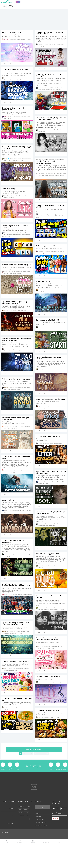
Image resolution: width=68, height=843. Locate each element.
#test (8, 41)
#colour (20, 77)
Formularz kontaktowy (41, 825)
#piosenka (58, 44)
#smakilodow (12, 670)
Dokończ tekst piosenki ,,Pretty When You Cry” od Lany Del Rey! (51, 118)
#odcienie (15, 79)
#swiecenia (10, 633)
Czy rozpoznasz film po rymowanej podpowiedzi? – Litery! (14, 302)
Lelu (5, 271)
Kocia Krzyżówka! (8, 500)
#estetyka (59, 173)
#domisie (55, 327)
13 (45, 112)
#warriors (9, 389)
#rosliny (28, 554)
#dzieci (60, 646)
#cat (18, 39)
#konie (52, 443)
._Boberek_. (6, 554)
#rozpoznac (63, 327)
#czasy (54, 214)
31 (10, 259)
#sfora (43, 291)
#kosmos (25, 349)
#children (57, 646)
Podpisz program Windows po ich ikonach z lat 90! (51, 206)
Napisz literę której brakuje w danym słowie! (15, 226)
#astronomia (20, 349)
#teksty (47, 408)
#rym (22, 310)
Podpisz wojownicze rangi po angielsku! (16, 379)
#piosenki (40, 131)
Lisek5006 (40, 681)
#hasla (19, 510)
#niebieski (6, 79)
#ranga (22, 387)
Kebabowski (7, 116)
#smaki (23, 195)
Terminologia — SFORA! (44, 281)
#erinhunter (53, 290)
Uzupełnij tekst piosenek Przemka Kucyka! (51, 399)
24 (10, 220)
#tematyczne (11, 273)
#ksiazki (62, 290)
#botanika (20, 554)
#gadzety (40, 648)
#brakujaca (22, 232)
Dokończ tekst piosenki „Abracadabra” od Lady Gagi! (51, 596)
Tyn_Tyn (6, 594)
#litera (11, 234)
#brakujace (27, 232)
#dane (5, 234)
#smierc (9, 428)
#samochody (51, 89)
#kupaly (22, 631)
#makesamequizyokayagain (10, 472)
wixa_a (5, 77)
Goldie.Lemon (7, 470)
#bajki (52, 327)
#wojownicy (14, 389)
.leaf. (5, 426)
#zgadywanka (11, 197)
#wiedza (30, 594)
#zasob (9, 236)
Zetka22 (6, 195)
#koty (16, 426)
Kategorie (33, 842)
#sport (24, 594)
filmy (28, 815)
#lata (39, 215)
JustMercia (40, 44)
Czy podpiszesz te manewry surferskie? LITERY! (16, 457)
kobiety (20, 812)
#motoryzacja (45, 89)
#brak (18, 232)
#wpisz (6, 236)
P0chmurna (6, 510)
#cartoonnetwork (26, 116)
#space (6, 350)
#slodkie (40, 253)
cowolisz (27, 825)
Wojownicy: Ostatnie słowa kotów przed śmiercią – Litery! (16, 418)
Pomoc (37, 813)
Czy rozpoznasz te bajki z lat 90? (47, 320)
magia (26, 812)
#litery (25, 39)
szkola (28, 822)
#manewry (18, 472)
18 (45, 704)
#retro (57, 215)
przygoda (26, 809)
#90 (52, 214)
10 (10, 333)
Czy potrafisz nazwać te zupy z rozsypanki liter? (17, 699)
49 (45, 506)
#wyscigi (59, 89)
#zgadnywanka (7, 709)
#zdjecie (37, 177)
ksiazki (20, 818)
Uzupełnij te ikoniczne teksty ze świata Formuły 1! (49, 75)
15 (10, 692)
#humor (59, 87)
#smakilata (27, 195)
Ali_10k (11, 116)
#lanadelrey (54, 129)
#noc (28, 631)
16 (45, 590)
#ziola (42, 567)
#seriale (9, 118)
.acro (39, 327)
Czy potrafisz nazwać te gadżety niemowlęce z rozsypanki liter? (47, 638)
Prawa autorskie (39, 819)
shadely (6, 349)
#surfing (27, 472)
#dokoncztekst (41, 609)
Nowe (6, 842)
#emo (52, 523)
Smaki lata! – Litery (8, 189)
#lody (29, 668)
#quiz (5, 41)
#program (50, 215)
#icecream (18, 668)
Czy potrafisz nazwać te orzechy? (48, 710)
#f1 (17, 594)
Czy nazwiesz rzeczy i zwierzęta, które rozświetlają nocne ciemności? (15, 623)
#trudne (43, 483)
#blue (17, 77)
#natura (14, 160)
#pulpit (54, 215)
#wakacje (6, 197)
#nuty (59, 681)
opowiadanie (22, 806)
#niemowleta (49, 648)
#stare (60, 215)
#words (18, 389)
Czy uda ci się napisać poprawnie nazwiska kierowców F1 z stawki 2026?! (16, 585)
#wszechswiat (18, 350)
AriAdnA (6, 310)
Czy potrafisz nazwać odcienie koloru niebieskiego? (15, 70)
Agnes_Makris (41, 406)
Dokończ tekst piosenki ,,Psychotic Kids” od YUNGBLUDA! (50, 33)
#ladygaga (47, 609)
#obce (24, 271)
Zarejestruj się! (34, 766)
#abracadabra (57, 607)
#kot (23, 39)
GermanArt (6, 232)
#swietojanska (16, 633)
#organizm (59, 565)
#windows (38, 217)
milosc (29, 806)
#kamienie (19, 158)
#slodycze (6, 670)
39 (47, 754)
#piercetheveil (41, 525)
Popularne (19, 842)
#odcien (11, 79)
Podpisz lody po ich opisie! (45, 246)
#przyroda (18, 160)
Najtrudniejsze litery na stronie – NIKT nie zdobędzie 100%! (51, 472)
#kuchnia (22, 707)
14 (10, 731)
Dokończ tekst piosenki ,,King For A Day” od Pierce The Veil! (50, 512)
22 (45, 351)
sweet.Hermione (42, 607)
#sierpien (6, 273)
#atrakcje (54, 173)
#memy (40, 89)
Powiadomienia (46, 842)
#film (17, 310)
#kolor (23, 77)
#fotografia (63, 173)
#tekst (62, 44)
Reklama (40, 807)
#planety (63, 369)
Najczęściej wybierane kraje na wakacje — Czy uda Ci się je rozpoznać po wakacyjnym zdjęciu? (51, 161)
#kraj (39, 175)
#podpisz (23, 472)
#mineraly (9, 160)
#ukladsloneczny (44, 370)
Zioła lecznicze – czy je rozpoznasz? (48, 554)
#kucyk (54, 406)
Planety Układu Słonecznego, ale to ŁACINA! (48, 358)
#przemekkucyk (42, 408)
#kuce (55, 443)
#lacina (59, 369)
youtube (26, 818)
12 (10, 578)
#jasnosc (19, 631)
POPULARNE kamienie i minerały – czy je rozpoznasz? (16, 147)
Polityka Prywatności (40, 822)
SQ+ (18, 1)
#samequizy (27, 426)
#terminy (47, 291)
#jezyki (15, 271)
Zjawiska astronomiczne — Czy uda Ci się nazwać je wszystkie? (16, 339)
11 (45, 314)
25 (10, 412)
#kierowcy (20, 594)
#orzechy (55, 717)
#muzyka (54, 44)
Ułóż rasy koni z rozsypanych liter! (48, 436)
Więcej (59, 842)
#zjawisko (23, 350)
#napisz (21, 234)
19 (10, 296)
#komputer (61, 214)
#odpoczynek (47, 175)
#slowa (24, 234)
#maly (17, 234)
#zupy (12, 709)
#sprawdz (28, 234)
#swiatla (6, 633)
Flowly (39, 290)
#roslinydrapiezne (8, 556)
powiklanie (6, 39)
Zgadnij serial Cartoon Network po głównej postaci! (14, 109)
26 (10, 373)
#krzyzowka (26, 510)
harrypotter (21, 815)
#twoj (3, 236)
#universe (12, 350)
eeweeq (40, 443)
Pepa (5, 631)
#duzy (8, 234)
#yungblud (43, 46)
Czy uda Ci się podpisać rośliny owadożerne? (13, 541)
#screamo (47, 525)
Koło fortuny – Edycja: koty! (11, 32)
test (20, 809)
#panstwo (52, 175)
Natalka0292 (41, 173)
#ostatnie (23, 426)
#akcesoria (52, 646)
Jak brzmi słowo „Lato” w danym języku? (16, 265)
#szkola (62, 481)
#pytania (28, 271)
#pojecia (40, 291)
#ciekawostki (55, 481)
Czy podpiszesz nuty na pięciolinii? (48, 677)
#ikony (57, 214)
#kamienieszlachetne (26, 158)
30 (10, 183)
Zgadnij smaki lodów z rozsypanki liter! (16, 661)
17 (10, 141)
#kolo (20, 39)
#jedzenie (22, 668)
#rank (25, 387)
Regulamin (38, 816)
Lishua (5, 158)
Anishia (40, 87)
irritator (40, 481)
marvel (20, 825)
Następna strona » (34, 749)
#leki (52, 565)
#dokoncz (62, 607)
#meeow (29, 39)
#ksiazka (58, 290)
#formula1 (54, 87)
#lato (17, 195)
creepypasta (21, 822)
